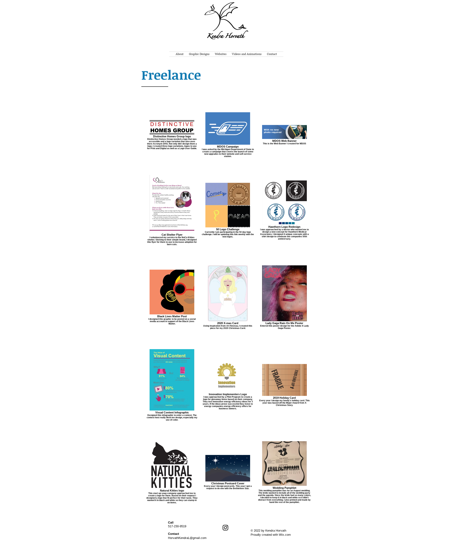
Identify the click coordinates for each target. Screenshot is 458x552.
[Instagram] (225, 527)
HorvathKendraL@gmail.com (187, 538)
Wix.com (285, 534)
